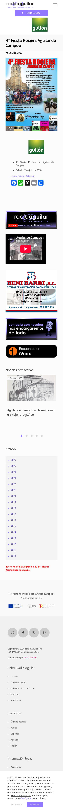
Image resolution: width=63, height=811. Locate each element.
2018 (13, 508)
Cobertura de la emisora (22, 688)
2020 (13, 496)
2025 (13, 466)
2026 (13, 460)
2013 (13, 538)
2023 (13, 478)
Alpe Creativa (30, 657)
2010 (13, 556)
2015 (13, 526)
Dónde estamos (18, 682)
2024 (13, 472)
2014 (13, 532)
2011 (13, 550)
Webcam (15, 694)
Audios (14, 727)
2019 (13, 502)
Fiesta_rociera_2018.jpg (22, 176)
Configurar (26, 798)
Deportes (15, 734)
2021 (13, 490)
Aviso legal (16, 767)
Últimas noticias (18, 721)
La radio (14, 676)
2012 (13, 544)
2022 (13, 484)
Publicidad (16, 700)
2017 (13, 514)
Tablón (14, 746)
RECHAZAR (16, 804)
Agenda (14, 740)
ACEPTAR (34, 804)
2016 (13, 520)
